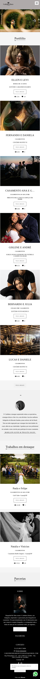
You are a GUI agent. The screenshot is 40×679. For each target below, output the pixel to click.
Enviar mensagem (21, 651)
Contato (20, 670)
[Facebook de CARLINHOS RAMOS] (18, 663)
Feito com (20, 677)
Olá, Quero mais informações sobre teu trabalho (21, 666)
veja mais (20, 385)
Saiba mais (20, 629)
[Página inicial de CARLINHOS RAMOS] (8, 4)
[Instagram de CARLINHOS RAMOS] (21, 663)
